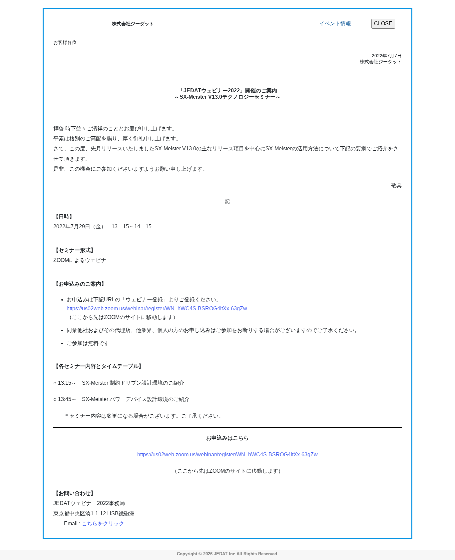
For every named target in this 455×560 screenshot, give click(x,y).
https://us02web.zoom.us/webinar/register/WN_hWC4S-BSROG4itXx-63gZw (157, 308)
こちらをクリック (103, 523)
